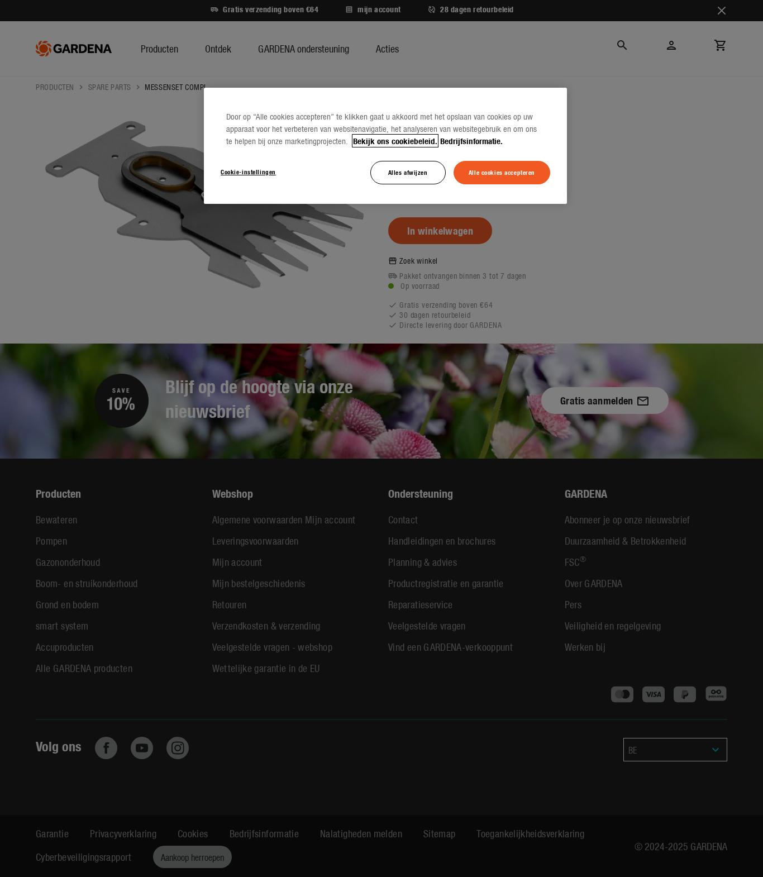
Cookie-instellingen (248, 171)
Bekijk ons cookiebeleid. (395, 140)
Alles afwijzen (408, 172)
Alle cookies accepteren (502, 172)
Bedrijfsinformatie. (471, 140)
